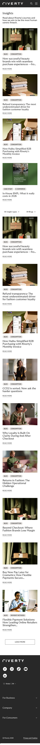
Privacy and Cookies (30, 738)
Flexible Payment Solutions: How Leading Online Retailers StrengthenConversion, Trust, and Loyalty (20, 622)
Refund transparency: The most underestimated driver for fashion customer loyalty (19, 107)
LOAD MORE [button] (20, 642)
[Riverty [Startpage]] (13, 3)
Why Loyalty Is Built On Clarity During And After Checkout (17, 436)
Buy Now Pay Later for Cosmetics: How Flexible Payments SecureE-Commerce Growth (17, 575)
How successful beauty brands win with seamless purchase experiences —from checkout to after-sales (20, 61)
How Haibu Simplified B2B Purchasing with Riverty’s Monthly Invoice (17, 151)
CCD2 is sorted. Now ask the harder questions (19, 390)
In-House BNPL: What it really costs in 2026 (18, 194)
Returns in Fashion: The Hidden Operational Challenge (16, 483)
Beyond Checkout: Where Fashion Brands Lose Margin (19, 529)
